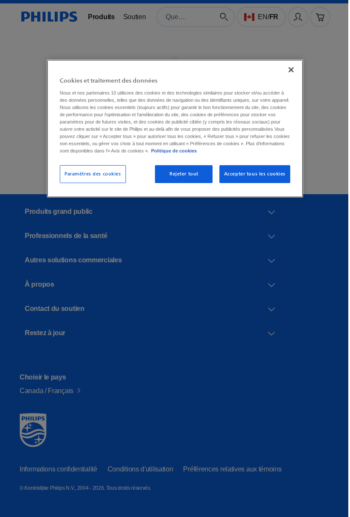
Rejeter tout (180, 180)
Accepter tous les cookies (251, 180)
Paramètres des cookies (89, 180)
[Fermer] (288, 68)
